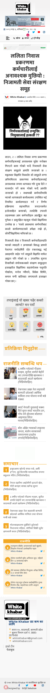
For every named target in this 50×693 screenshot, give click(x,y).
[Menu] (7, 38)
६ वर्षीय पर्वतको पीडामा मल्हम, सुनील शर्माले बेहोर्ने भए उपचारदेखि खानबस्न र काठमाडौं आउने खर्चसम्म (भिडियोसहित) (24, 500)
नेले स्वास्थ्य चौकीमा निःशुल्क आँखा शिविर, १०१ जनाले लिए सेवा (27, 571)
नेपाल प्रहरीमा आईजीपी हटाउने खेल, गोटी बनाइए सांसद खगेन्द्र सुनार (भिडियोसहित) (23, 486)
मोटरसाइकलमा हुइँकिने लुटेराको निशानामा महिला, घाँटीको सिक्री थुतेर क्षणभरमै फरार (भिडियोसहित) (23, 528)
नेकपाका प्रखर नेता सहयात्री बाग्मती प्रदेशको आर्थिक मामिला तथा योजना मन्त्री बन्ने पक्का (22, 514)
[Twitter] (33, 32)
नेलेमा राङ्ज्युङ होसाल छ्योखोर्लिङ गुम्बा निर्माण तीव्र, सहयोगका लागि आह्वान (26, 584)
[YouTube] (39, 32)
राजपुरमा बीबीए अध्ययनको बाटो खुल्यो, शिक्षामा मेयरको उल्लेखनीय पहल (26, 547)
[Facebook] (28, 32)
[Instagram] (44, 32)
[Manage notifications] (6, 687)
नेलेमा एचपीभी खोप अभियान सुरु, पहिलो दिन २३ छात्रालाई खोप (27, 559)
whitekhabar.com (22, 641)
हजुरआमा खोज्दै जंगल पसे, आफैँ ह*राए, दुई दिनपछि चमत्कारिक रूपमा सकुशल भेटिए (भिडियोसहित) (23, 472)
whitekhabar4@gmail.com (27, 638)
